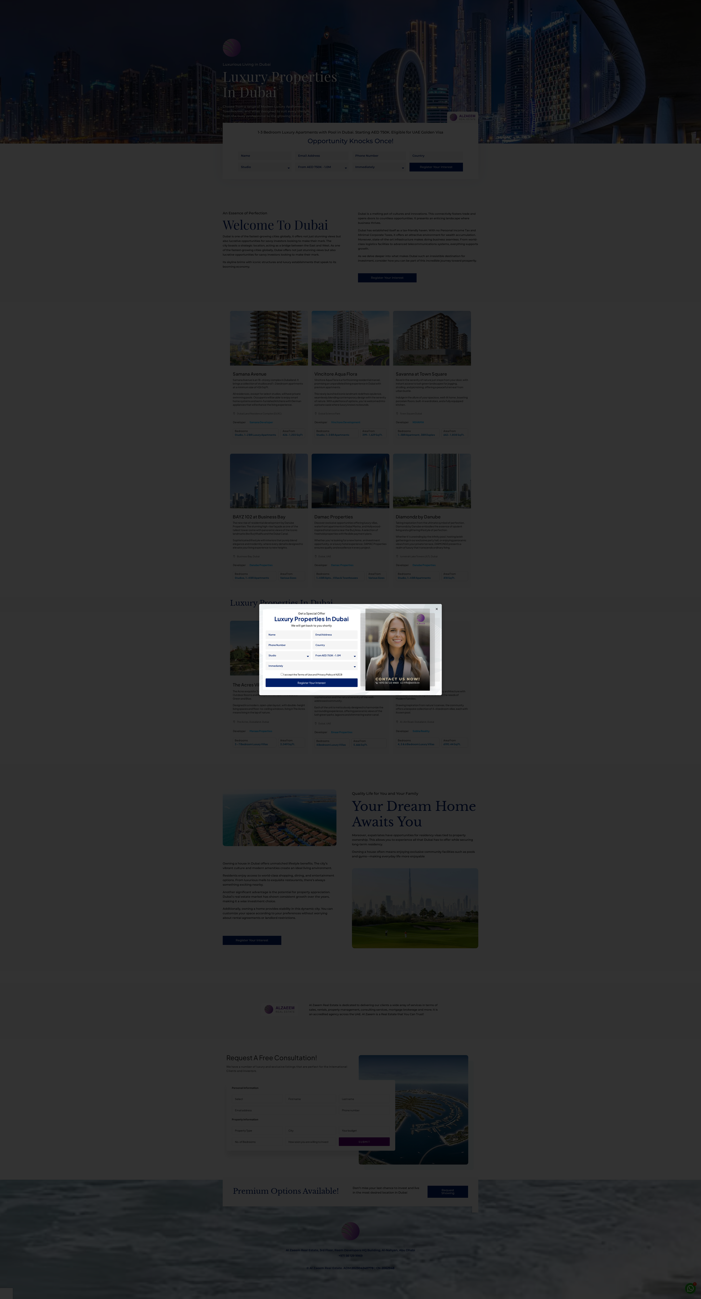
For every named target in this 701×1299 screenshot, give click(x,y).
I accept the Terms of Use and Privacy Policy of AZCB (313, 674)
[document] (350, 649)
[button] (436, 609)
